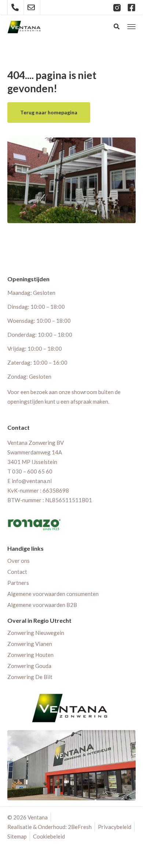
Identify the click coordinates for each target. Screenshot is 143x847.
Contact (17, 571)
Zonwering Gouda (29, 665)
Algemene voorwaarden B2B (42, 604)
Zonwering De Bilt (29, 676)
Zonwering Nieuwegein (35, 632)
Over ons (18, 560)
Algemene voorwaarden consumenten (53, 593)
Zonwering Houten (30, 654)
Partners (18, 582)
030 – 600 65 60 (32, 471)
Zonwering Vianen (29, 643)
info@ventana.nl (32, 481)
